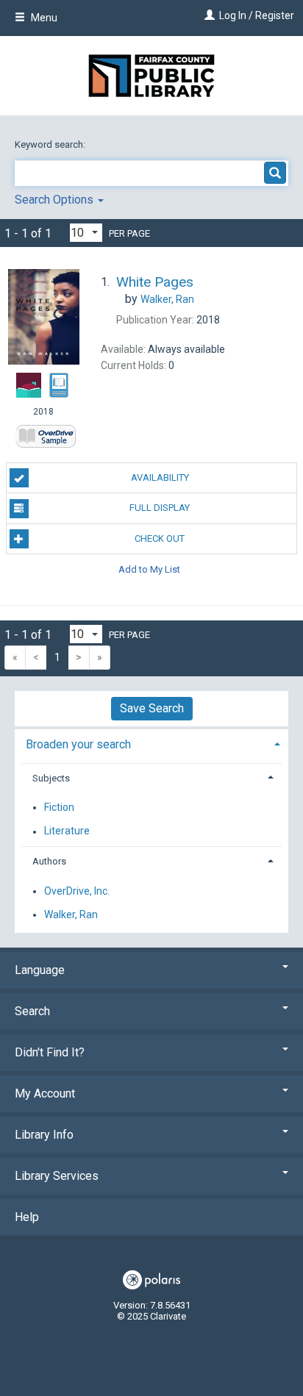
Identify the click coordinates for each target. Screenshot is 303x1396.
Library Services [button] (57, 1176)
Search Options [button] (55, 200)
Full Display (159, 507)
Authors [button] (49, 861)
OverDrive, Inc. (77, 891)
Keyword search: (51, 144)
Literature (67, 831)
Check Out (160, 538)
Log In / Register (256, 15)
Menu (43, 18)
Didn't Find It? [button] (50, 1052)
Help (27, 1217)
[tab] (151, 742)
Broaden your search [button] (78, 744)
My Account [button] (45, 1093)
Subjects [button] (51, 778)
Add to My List (149, 569)
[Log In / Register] (208, 15)
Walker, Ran (71, 914)
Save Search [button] (152, 708)
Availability (160, 477)
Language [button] (40, 970)
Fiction (59, 807)
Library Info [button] (44, 1135)
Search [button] (32, 1011)
